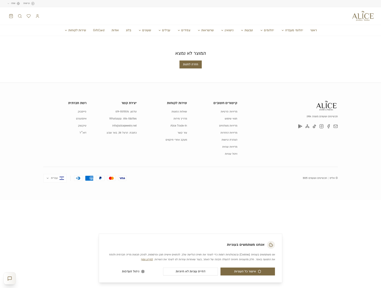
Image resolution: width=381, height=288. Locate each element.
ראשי (313, 30)
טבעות (249, 30)
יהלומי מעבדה (294, 30)
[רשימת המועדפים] (29, 16)
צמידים (185, 30)
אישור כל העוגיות (245, 271)
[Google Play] (300, 126)
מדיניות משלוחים (228, 126)
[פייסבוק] (328, 126)
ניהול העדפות (130, 271)
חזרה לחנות (190, 64)
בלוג (128, 30)
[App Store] (307, 126)
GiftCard (99, 30)
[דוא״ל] (335, 126)
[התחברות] (37, 16)
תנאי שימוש (231, 118)
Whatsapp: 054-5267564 (123, 118)
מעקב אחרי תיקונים (176, 140)
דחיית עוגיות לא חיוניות (190, 271)
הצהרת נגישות (229, 140)
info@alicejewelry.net (124, 126)
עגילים (166, 30)
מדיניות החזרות (228, 133)
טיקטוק (82, 126)
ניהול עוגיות (231, 154)
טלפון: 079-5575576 (126, 111)
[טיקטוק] (314, 126)
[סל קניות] (11, 16)
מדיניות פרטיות (229, 111)
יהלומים (269, 30)
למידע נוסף (147, 259)
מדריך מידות (180, 118)
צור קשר (182, 133)
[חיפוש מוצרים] (20, 16)
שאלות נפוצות (179, 111)
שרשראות (207, 30)
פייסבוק (82, 111)
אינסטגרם (81, 118)
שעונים (146, 30)
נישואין (229, 30)
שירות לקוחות (77, 30)
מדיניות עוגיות (229, 147)
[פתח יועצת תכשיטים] (9, 278)
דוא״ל (83, 133)
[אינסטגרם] (321, 126)
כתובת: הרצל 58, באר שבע (122, 133)
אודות (115, 30)
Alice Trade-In (178, 126)
